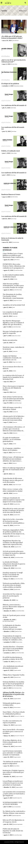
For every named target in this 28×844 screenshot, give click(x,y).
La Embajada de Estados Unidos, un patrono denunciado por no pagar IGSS (12, 628)
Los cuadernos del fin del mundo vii (13, 105)
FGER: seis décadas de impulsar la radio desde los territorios (13, 830)
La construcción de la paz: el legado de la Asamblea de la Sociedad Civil (13, 377)
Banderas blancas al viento (10, 194)
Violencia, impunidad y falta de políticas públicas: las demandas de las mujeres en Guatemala (13, 532)
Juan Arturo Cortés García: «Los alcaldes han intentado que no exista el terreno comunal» (13, 399)
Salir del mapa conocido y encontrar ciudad (12, 408)
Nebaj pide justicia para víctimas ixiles (11, 704)
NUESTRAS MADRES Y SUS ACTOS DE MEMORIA (12, 803)
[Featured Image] (14, 26)
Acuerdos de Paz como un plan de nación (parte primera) (12, 596)
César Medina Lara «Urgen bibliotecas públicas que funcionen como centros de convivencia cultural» (13, 256)
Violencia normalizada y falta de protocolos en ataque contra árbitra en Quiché (14, 585)
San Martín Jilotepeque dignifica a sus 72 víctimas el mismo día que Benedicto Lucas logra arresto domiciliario (13, 324)
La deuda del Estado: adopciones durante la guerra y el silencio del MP (14, 564)
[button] (1, 3)
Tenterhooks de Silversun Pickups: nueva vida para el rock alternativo (13, 480)
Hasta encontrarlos (10, 340)
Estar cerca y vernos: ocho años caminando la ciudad (12, 490)
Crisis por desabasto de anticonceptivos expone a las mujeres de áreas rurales (13, 500)
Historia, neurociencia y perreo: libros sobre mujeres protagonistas (13, 606)
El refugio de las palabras (10, 83)
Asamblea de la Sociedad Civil (14, 305)
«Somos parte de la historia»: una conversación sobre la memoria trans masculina (14, 418)
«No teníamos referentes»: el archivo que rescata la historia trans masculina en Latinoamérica (14, 429)
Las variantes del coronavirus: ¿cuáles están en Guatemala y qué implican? (14, 793)
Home (21, 11)
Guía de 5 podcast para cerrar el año (14, 616)
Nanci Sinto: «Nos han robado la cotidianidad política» (14, 713)
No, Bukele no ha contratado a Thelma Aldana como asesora (14, 812)
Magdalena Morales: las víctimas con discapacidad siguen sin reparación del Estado (13, 543)
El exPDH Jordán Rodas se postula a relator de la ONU (13, 658)
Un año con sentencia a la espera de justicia (12, 722)
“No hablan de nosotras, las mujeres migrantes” (13, 762)
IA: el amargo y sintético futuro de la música (12, 449)
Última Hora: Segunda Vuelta (13, 675)
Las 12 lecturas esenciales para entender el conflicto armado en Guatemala (12, 753)
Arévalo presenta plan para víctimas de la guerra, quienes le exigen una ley (14, 553)
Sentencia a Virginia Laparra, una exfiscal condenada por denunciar (13, 772)
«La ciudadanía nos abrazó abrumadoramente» (13, 667)
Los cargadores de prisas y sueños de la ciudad (12, 313)
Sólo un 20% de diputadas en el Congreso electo (13, 821)
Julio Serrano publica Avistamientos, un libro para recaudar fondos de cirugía (13, 285)
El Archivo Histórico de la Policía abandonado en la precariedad (12, 742)
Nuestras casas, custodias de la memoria (13, 348)
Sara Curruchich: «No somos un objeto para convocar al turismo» (13, 731)
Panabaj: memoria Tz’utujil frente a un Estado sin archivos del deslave (13, 574)
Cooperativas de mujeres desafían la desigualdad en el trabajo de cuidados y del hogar (14, 638)
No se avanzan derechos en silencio (13, 367)
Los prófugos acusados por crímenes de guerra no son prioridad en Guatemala (13, 783)
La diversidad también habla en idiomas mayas (13, 276)
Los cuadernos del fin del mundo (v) (13, 173)
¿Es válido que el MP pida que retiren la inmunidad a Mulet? (12, 37)
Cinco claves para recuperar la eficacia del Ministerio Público (13, 388)
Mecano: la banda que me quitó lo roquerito (12, 332)
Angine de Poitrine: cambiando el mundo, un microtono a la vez (12, 358)
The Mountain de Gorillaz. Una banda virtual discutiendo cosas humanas (13, 296)
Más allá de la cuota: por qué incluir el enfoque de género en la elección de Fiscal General (13, 511)
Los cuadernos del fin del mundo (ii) (13, 216)
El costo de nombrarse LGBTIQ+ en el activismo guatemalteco (12, 439)
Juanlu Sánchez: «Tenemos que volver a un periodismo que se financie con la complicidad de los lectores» (13, 649)
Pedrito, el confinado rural (10, 151)
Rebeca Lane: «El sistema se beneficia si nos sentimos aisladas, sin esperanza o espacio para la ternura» (13, 460)
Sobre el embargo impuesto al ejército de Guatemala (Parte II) (14, 469)
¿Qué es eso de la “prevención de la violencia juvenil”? (13, 61)
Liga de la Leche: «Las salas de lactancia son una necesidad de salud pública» (13, 521)
